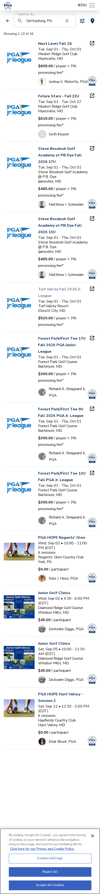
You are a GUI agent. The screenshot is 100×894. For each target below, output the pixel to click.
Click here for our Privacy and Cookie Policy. (42, 849)
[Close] (92, 836)
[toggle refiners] (82, 21)
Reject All (50, 872)
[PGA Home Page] (8, 5)
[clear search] (67, 20)
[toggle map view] (92, 21)
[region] (50, 861)
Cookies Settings (50, 858)
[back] (7, 20)
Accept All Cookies (50, 885)
